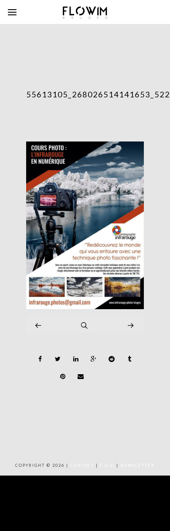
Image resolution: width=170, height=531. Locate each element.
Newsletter (137, 465)
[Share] (40, 359)
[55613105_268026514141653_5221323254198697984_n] (85, 306)
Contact (82, 465)
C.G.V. (107, 465)
